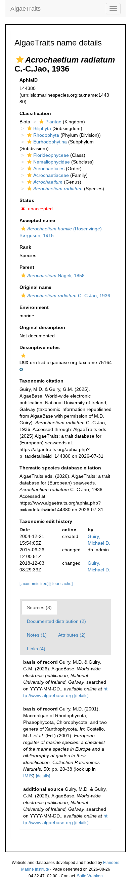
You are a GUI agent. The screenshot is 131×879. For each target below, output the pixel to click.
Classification (35, 113)
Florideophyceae (51, 155)
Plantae (53, 121)
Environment (34, 307)
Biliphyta (42, 128)
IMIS (28, 775)
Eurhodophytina (50, 141)
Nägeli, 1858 (56, 275)
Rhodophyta (46, 135)
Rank (25, 247)
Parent (26, 267)
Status (26, 200)
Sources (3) (39, 607)
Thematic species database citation (60, 467)
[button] (19, 60)
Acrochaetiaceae (51, 175)
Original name (35, 287)
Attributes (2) (72, 635)
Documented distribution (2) (56, 621)
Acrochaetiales (48, 168)
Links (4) (36, 648)
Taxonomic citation (41, 380)
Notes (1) (37, 635)
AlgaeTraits (25, 8)
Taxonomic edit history (45, 521)
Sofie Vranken (90, 876)
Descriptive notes (39, 347)
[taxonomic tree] (34, 583)
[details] (81, 695)
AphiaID (28, 80)
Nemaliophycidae (51, 161)
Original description (42, 327)
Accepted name (37, 220)
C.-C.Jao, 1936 (68, 295)
